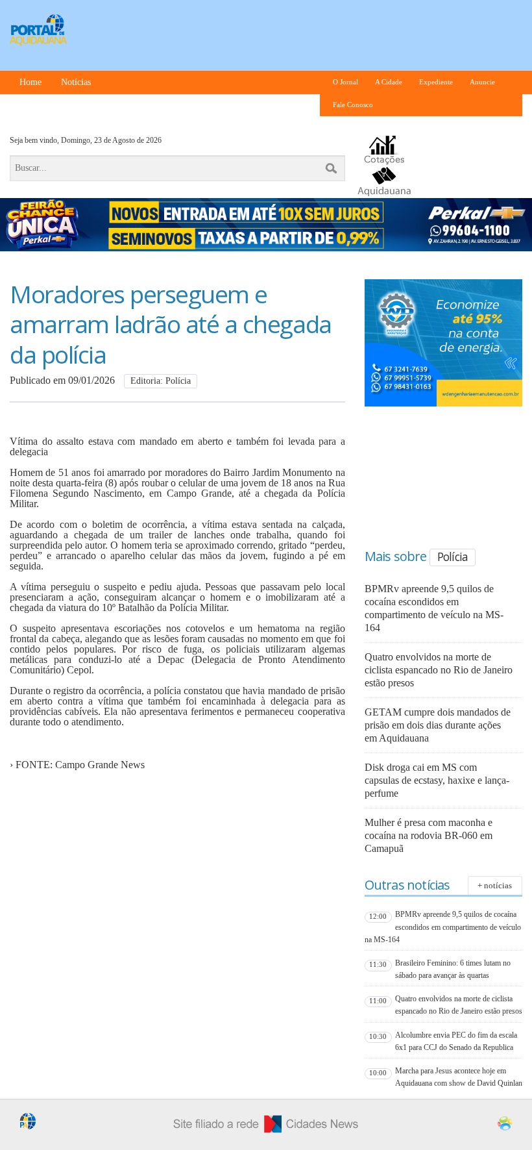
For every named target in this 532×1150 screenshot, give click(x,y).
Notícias (76, 82)
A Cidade (388, 82)
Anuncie (482, 82)
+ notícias (495, 885)
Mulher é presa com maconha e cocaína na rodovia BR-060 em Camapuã (428, 835)
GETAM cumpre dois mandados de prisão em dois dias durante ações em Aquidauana (438, 725)
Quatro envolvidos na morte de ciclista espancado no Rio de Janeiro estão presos (439, 669)
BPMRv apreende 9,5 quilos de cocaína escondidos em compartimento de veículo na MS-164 (443, 927)
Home (30, 82)
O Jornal (345, 82)
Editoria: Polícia (160, 381)
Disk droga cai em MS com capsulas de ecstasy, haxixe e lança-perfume (437, 780)
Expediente (436, 82)
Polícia (452, 556)
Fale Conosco (353, 104)
